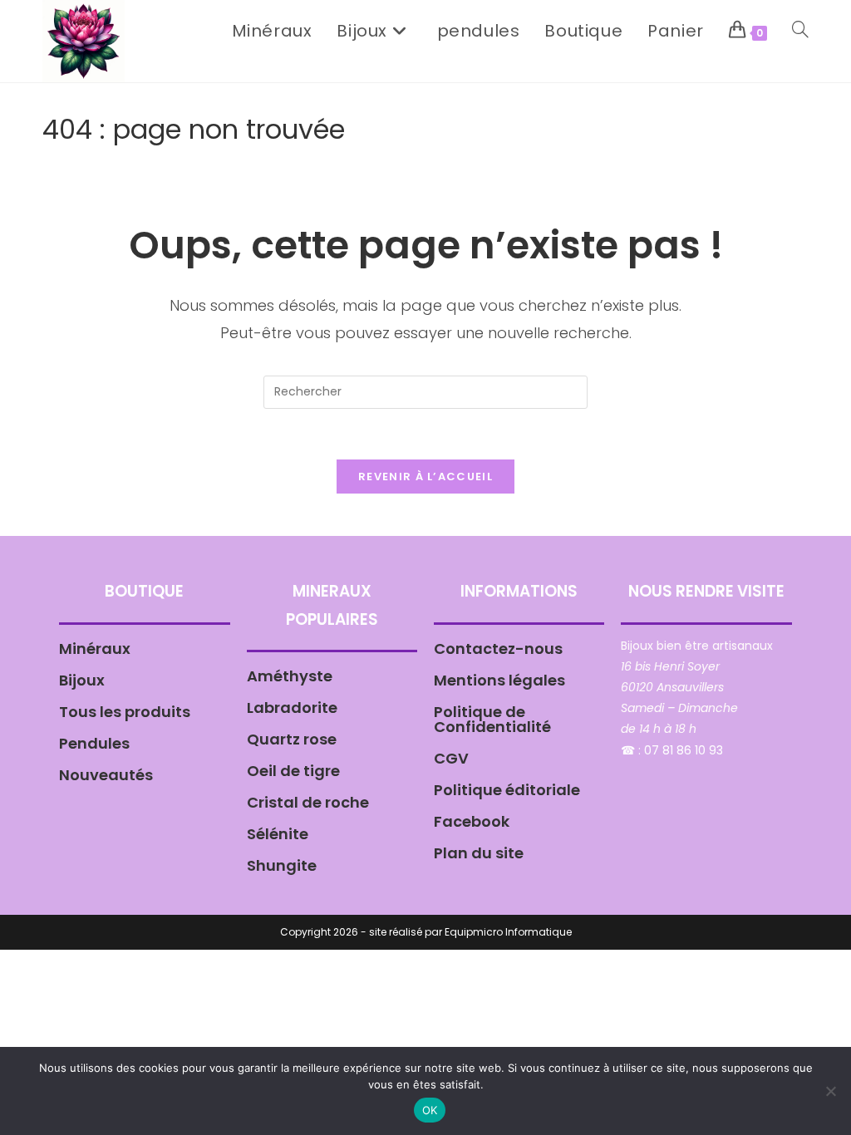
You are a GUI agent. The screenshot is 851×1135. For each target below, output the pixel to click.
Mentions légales (499, 680)
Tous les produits (124, 711)
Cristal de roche (308, 802)
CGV (451, 758)
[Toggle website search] (800, 30)
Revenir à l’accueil (425, 476)
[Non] (830, 1091)
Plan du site (479, 853)
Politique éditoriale (507, 789)
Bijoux (82, 680)
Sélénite (277, 833)
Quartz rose (292, 739)
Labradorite (292, 707)
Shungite (282, 865)
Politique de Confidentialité (492, 719)
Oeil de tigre (293, 770)
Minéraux (94, 648)
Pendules (94, 743)
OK (430, 1110)
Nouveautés (106, 774)
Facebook (471, 821)
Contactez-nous (498, 648)
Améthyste (289, 676)
